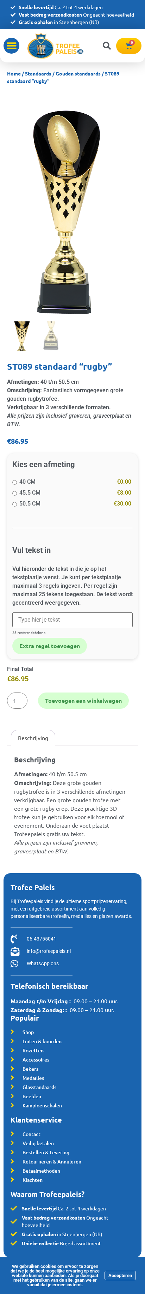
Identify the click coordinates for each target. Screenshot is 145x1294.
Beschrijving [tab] (33, 737)
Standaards (38, 73)
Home (14, 73)
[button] (11, 46)
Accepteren (120, 1275)
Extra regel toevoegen (49, 645)
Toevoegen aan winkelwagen (83, 700)
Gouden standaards (78, 73)
